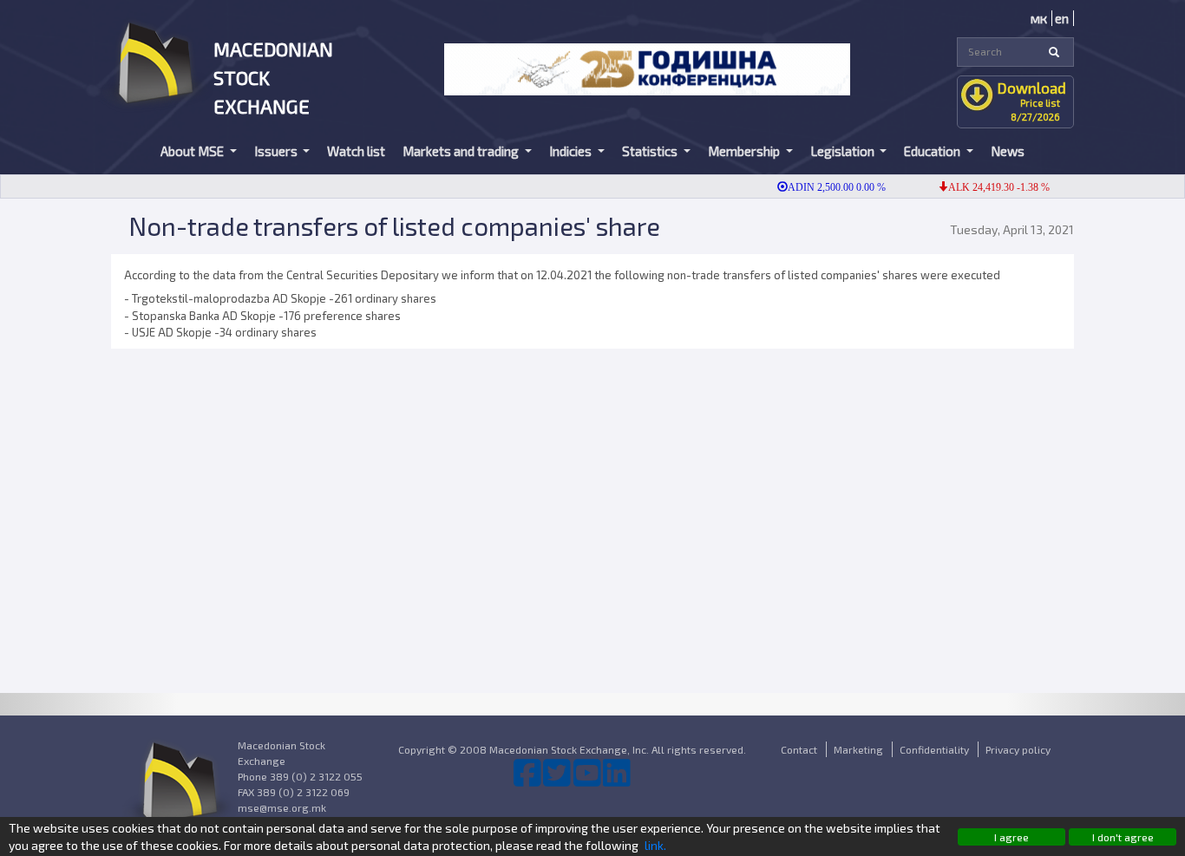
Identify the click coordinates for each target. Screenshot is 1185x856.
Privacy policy (1018, 749)
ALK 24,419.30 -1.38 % (988, 187)
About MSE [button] (193, 151)
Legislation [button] (843, 151)
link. (655, 845)
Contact (799, 749)
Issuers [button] (277, 151)
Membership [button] (745, 151)
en (1062, 18)
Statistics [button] (651, 151)
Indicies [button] (571, 151)
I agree (1011, 837)
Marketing (858, 749)
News (1008, 151)
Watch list (356, 151)
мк (1039, 18)
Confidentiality (934, 749)
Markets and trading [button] (462, 151)
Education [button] (933, 151)
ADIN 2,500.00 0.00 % (826, 187)
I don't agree (1123, 837)
